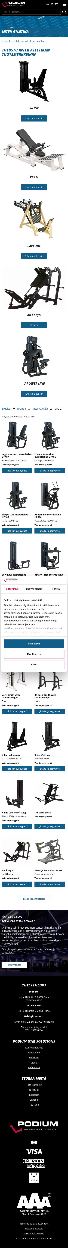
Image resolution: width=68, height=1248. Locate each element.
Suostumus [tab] (12, 589)
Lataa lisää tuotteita (34, 898)
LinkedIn (34, 1099)
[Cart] (56, 4)
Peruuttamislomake (34, 1233)
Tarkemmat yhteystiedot (34, 1027)
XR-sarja (34, 324)
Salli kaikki (34, 643)
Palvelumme (34, 1052)
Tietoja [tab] (56, 589)
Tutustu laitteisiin (34, 118)
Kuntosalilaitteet (34, 1047)
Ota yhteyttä (14, 964)
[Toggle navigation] (64, 4)
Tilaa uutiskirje (34, 1084)
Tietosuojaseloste (34, 1228)
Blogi (34, 1062)
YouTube (34, 1104)
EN (47, 4)
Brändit (21, 408)
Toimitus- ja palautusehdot (34, 1223)
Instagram (34, 1094)
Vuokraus (34, 1057)
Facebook (34, 1089)
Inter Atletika (40, 408)
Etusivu (6, 408)
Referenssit (34, 1067)
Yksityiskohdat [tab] (34, 589)
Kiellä (34, 664)
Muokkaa (32, 654)
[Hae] (64, 12)
